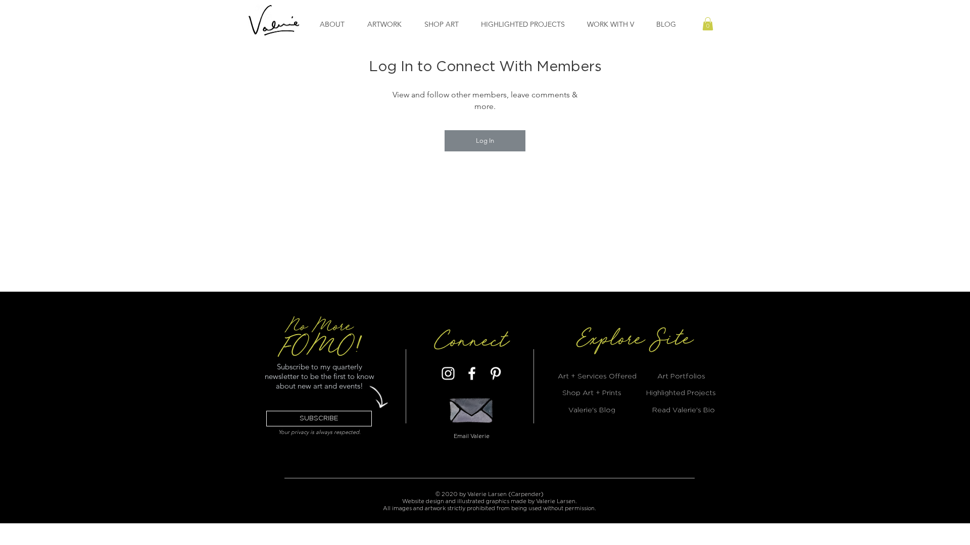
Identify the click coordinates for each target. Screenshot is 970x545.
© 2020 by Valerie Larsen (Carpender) (489, 494)
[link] (707, 23)
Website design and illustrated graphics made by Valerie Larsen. (489, 501)
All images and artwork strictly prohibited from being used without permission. (489, 508)
